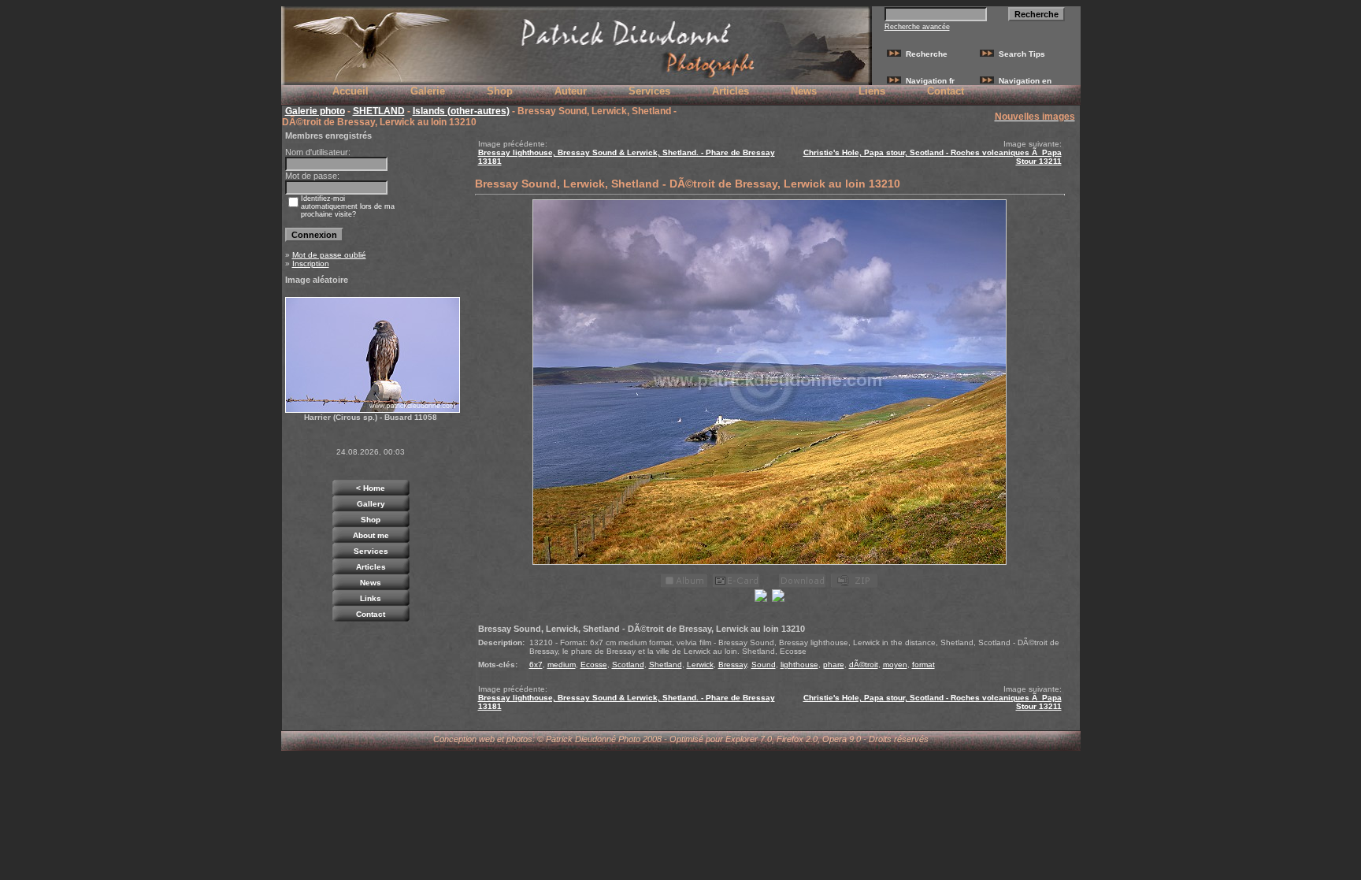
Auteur (570, 91)
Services (649, 91)
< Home (370, 488)
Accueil (350, 91)
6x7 (536, 664)
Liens (872, 91)
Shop (500, 91)
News (804, 91)
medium (561, 664)
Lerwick (700, 664)
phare (833, 664)
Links (370, 598)
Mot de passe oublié (329, 255)
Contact (945, 91)
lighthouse (799, 664)
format (923, 664)
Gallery (371, 503)
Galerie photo (315, 111)
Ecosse (593, 664)
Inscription (310, 263)
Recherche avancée (917, 27)
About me (371, 535)
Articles (730, 91)
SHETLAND (379, 111)
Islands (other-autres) (461, 111)
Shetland (665, 664)
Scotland (628, 664)
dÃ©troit (863, 664)
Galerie (427, 91)
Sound (763, 664)
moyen (895, 664)
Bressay (732, 664)
